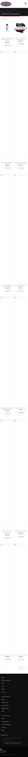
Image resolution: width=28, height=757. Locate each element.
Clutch (3, 686)
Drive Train (4, 692)
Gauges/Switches (5, 708)
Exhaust (3, 699)
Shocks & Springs (5, 721)
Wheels (3, 730)
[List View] (26, 19)
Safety (3, 718)
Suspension (4, 727)
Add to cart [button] (8, 45)
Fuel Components (5, 705)
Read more (21, 43)
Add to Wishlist (7, 47)
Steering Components (6, 724)
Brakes (3, 683)
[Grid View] (25, 19)
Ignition (3, 711)
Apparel (3, 677)
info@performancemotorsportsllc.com (13, 742)
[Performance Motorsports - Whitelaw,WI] (6, 3)
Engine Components (6, 696)
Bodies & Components (6, 680)
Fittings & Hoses (5, 702)
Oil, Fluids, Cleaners (6, 715)
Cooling (3, 689)
